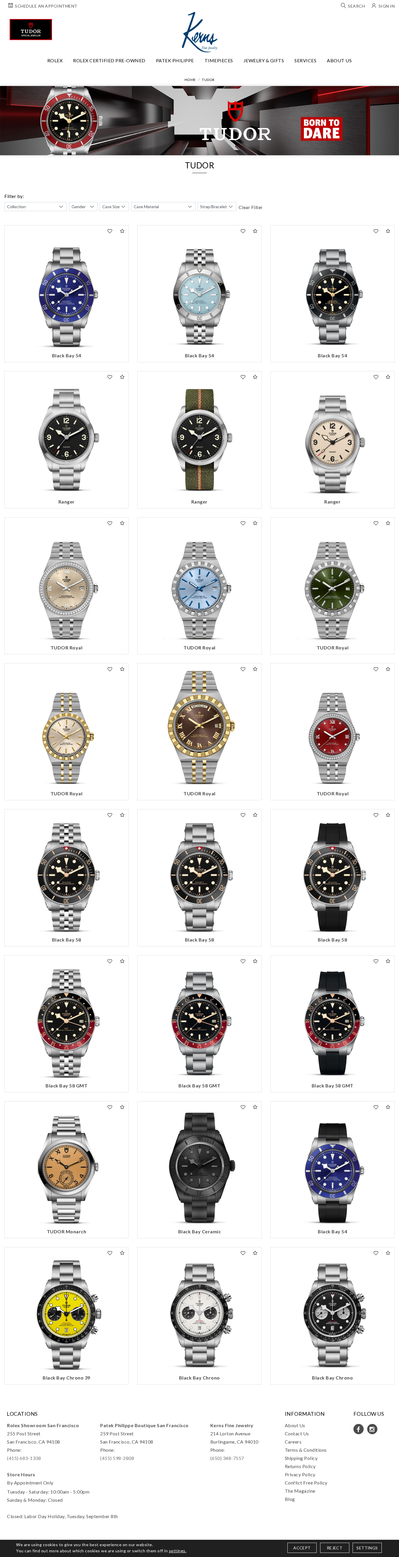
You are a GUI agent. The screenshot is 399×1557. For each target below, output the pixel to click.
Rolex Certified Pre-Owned (109, 60)
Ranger (66, 501)
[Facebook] (358, 1429)
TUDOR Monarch (66, 1231)
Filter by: (14, 196)
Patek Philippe (175, 60)
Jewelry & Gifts (264, 60)
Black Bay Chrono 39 (66, 1377)
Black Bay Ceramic (199, 1231)
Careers (293, 1441)
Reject (334, 1547)
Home (190, 79)
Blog (290, 1499)
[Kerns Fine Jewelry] (200, 32)
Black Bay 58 (66, 939)
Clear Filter (251, 207)
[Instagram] (372, 1429)
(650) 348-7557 (227, 1458)
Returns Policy (300, 1466)
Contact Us (297, 1433)
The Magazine (300, 1491)
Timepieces (218, 60)
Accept (301, 1547)
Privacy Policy (300, 1474)
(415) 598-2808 (117, 1458)
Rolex (55, 60)
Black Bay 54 (66, 355)
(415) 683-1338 (24, 1458)
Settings (367, 1547)
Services (305, 60)
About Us (339, 60)
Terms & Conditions (306, 1450)
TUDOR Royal (67, 647)
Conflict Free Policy (306, 1482)
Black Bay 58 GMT (66, 1085)
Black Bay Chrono (199, 1377)
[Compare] (122, 231)
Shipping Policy (301, 1458)
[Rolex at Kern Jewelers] (389, 19)
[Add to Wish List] (110, 231)
